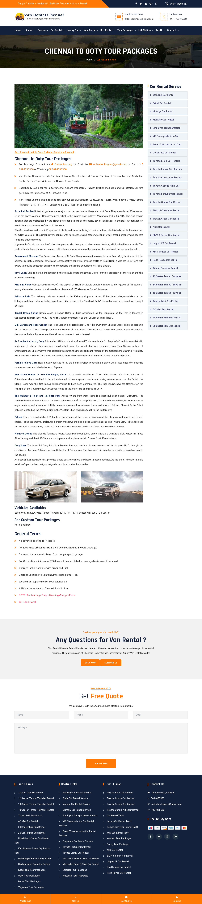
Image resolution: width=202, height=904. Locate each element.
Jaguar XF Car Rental (164, 243)
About (29, 30)
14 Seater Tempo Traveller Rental (36, 804)
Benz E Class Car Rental (166, 218)
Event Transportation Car (167, 144)
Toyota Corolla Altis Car (166, 185)
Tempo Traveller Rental (165, 268)
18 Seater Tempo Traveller (167, 293)
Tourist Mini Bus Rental (165, 301)
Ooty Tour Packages (29, 875)
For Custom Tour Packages (37, 520)
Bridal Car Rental (162, 103)
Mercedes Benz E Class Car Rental (80, 864)
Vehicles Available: (30, 507)
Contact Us (110, 663)
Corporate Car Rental (164, 152)
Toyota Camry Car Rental (166, 202)
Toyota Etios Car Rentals (166, 161)
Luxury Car (73, 30)
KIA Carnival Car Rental (165, 251)
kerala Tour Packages (29, 881)
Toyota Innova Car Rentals (167, 169)
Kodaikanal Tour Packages (32, 870)
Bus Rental (106, 30)
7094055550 (59, 169)
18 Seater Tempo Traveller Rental (36, 809)
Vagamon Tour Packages (31, 887)
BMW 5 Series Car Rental (166, 235)
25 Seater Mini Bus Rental (167, 325)
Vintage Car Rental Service (76, 804)
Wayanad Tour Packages (75, 875)
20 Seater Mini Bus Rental (167, 317)
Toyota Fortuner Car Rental (168, 193)
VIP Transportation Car (165, 136)
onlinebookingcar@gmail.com (139, 19)
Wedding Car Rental (163, 95)
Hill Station (144, 30)
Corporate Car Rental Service (78, 841)
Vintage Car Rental (163, 111)
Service (42, 30)
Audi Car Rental (161, 227)
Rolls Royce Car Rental (165, 260)
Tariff (159, 30)
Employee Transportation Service (80, 815)
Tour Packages (125, 30)
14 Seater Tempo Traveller (167, 284)
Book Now (90, 663)
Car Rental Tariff (115, 815)
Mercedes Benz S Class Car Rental (81, 858)
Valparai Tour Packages (75, 870)
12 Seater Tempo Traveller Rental (36, 798)
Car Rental (56, 30)
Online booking (63, 164)
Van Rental (89, 30)
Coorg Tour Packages (118, 844)
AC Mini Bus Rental (163, 309)
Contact (171, 30)
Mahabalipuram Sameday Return (34, 858)
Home (17, 30)
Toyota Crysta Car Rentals (167, 177)
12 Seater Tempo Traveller (167, 276)
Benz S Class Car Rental (166, 210)
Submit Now (101, 763)
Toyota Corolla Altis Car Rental (123, 809)
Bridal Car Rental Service (75, 798)
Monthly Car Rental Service (77, 809)
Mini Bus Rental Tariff (118, 832)
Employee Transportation (167, 128)
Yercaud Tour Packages (119, 838)
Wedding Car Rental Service (77, 792)
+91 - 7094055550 (179, 19)
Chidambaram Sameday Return (34, 864)
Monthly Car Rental (163, 119)
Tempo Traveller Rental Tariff (122, 827)
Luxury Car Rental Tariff (119, 821)
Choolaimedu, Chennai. (163, 792)
